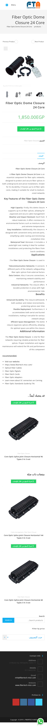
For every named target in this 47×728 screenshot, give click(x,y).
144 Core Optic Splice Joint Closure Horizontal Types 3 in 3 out (23, 536)
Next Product (39, 42)
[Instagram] (23, 702)
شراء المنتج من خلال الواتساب (30, 129)
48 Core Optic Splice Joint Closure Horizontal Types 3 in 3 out (23, 601)
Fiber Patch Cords (12, 374)
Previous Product (9, 42)
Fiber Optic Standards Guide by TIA (19, 383)
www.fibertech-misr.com (25, 685)
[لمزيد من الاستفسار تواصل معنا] (40, 721)
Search (42, 616)
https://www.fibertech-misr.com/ (18, 365)
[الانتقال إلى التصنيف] (4, 637)
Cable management (17, 532)
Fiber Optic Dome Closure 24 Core (19, 26)
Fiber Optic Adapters (13, 377)
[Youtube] (16, 702)
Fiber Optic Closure (31, 141)
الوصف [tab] (40, 156)
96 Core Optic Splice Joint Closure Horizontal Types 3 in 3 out (23, 457)
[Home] (44, 26)
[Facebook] (31, 702)
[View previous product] (16, 41)
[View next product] (33, 41)
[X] (38, 702)
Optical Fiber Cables (13, 368)
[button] (6, 49)
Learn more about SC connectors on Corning (23, 380)
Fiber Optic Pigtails (13, 371)
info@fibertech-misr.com (25, 677)
